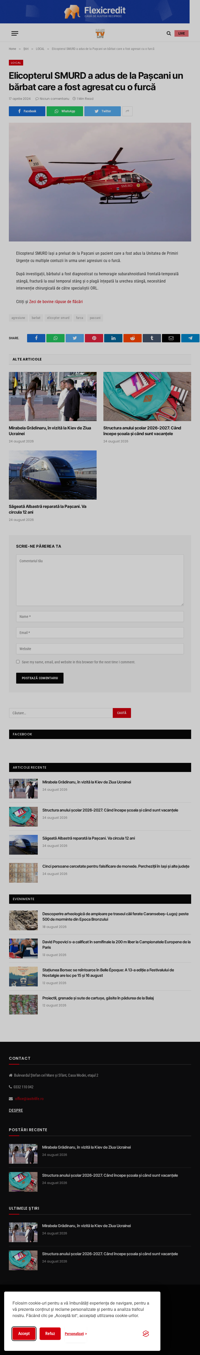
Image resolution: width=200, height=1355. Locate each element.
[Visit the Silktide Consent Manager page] (146, 1333)
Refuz (50, 1333)
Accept (24, 1333)
